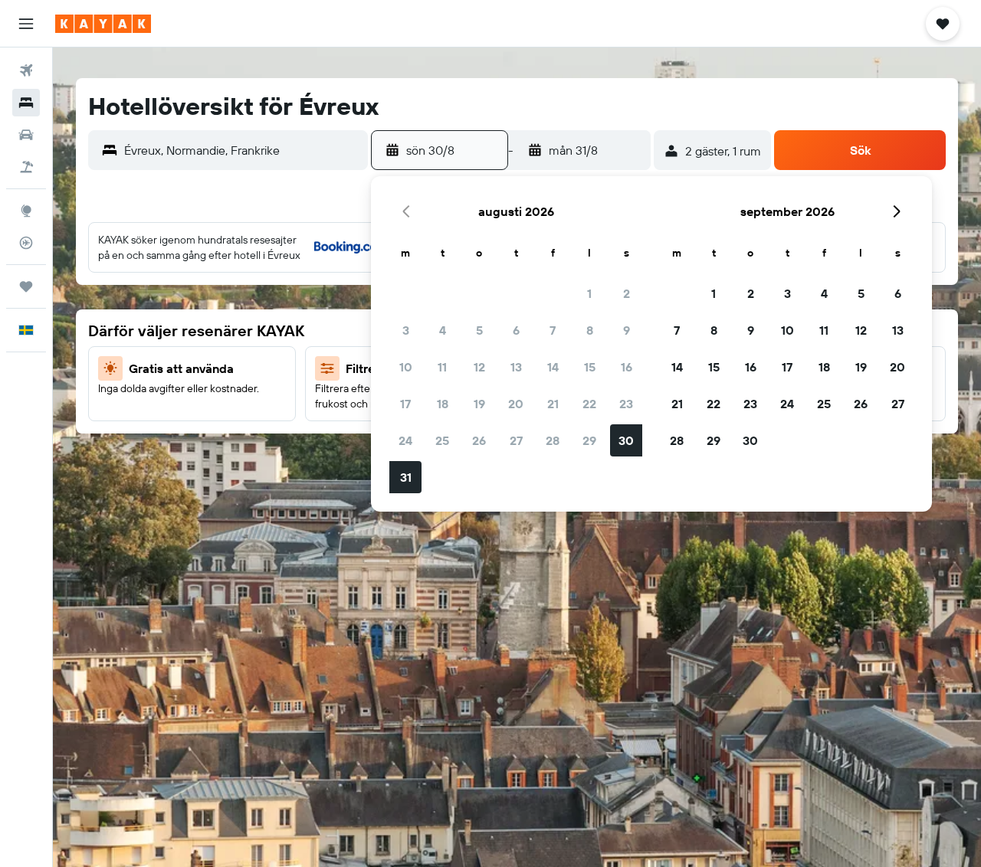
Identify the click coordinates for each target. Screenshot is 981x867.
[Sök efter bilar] (26, 134)
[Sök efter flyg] (26, 70)
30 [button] (626, 440)
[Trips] (26, 286)
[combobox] (242, 150)
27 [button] (516, 440)
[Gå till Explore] (26, 210)
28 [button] (552, 440)
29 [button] (589, 440)
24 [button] (405, 440)
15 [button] (589, 367)
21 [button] (553, 403)
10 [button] (405, 367)
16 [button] (626, 367)
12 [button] (479, 367)
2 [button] (626, 293)
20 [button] (515, 403)
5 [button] (479, 330)
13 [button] (516, 367)
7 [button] (553, 330)
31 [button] (406, 477)
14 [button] (553, 367)
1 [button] (589, 293)
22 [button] (589, 403)
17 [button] (405, 403)
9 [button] (626, 330)
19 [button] (479, 403)
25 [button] (442, 440)
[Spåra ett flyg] (26, 242)
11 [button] (442, 367)
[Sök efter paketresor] (26, 167)
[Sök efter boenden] (26, 102)
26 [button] (479, 440)
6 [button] (516, 330)
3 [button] (405, 330)
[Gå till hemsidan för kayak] (103, 24)
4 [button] (442, 330)
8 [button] (589, 330)
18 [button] (442, 403)
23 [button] (626, 403)
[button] (26, 24)
